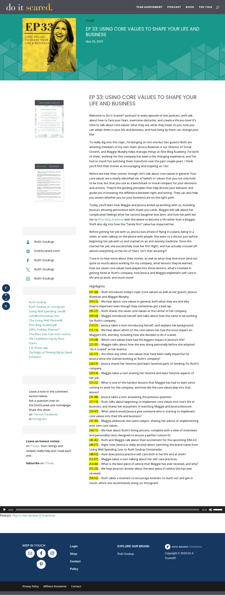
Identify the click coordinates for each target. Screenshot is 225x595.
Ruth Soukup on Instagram (47, 307)
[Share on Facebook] (6, 288)
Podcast (174, 7)
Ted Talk (205, 7)
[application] (112, 509)
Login (74, 546)
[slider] (218, 509)
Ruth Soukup (44, 260)
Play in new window (25, 515)
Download (48, 515)
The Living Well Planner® (45, 320)
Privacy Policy (30, 586)
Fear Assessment (150, 7)
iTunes (34, 446)
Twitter (38, 414)
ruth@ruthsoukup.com (44, 316)
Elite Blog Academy (111, 219)
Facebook (50, 414)
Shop (73, 553)
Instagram (39, 419)
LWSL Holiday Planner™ (44, 329)
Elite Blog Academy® (43, 325)
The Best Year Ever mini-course (49, 334)
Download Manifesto (49, 150)
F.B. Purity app (38, 348)
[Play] (4, 509)
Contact (75, 561)
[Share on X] (6, 306)
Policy (74, 568)
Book (190, 7)
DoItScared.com (47, 251)
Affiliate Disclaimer (55, 586)
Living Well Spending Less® (47, 311)
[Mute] (210, 509)
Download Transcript (49, 214)
